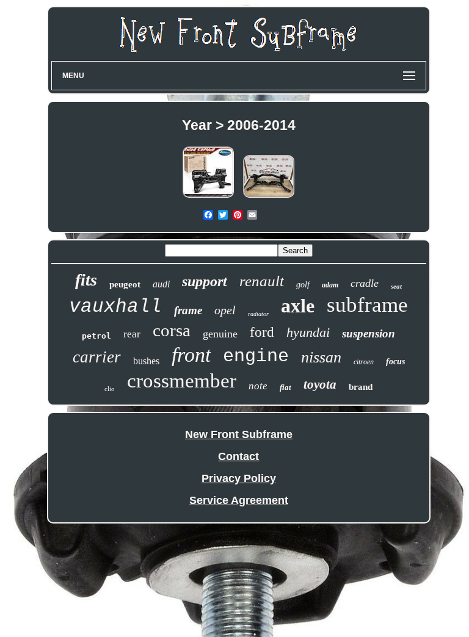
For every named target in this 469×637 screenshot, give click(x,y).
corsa (172, 330)
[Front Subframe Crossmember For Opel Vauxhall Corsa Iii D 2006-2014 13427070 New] (208, 197)
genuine (220, 334)
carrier (97, 357)
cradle (365, 283)
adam (330, 285)
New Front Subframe (239, 434)
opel (225, 310)
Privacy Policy (239, 478)
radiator (258, 314)
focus (395, 361)
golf (303, 284)
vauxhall (115, 306)
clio (109, 388)
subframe (367, 305)
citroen (364, 362)
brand (361, 387)
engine (256, 356)
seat (396, 286)
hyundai (308, 332)
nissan (321, 357)
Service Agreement (238, 500)
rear (131, 334)
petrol (96, 335)
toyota (320, 384)
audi (161, 284)
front (191, 355)
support (204, 281)
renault (261, 281)
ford (262, 332)
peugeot (124, 284)
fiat (285, 387)
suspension (368, 333)
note (258, 386)
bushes (146, 361)
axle (297, 306)
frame (188, 310)
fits (86, 279)
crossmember (181, 381)
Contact (238, 456)
